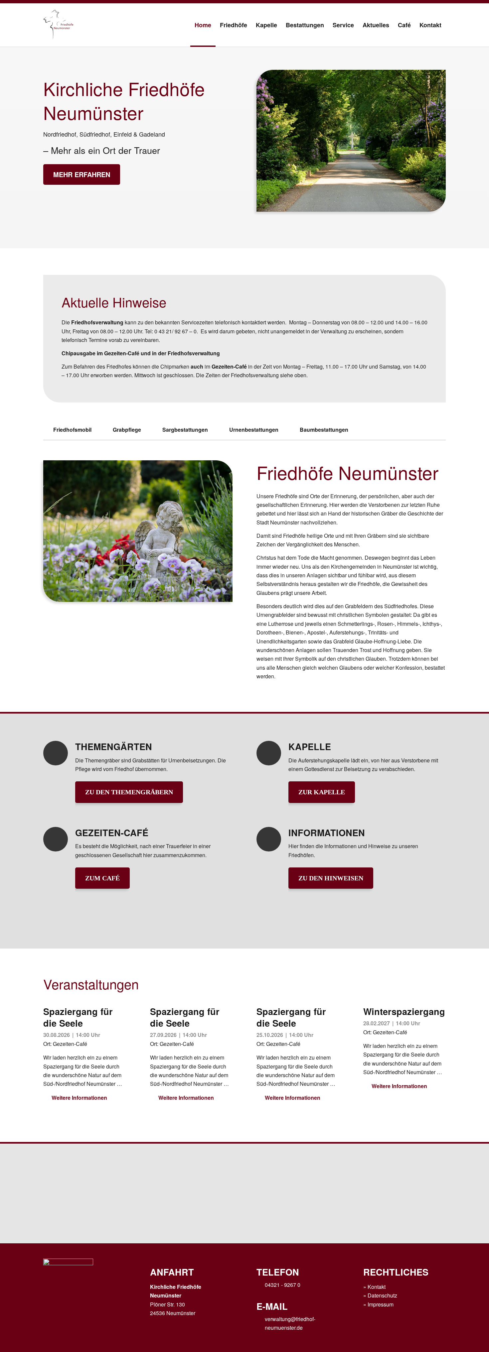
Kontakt (377, 1287)
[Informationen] (268, 839)
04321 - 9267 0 (282, 1285)
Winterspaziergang (404, 1011)
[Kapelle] (268, 753)
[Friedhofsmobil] (48, 429)
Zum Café (102, 878)
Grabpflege (127, 429)
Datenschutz (382, 1295)
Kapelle (309, 746)
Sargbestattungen (185, 429)
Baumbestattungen (324, 429)
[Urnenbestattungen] (224, 429)
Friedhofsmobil (72, 429)
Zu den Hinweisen (330, 878)
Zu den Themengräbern (129, 792)
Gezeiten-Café (111, 832)
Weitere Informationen (79, 1097)
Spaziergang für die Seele (78, 1017)
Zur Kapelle (321, 792)
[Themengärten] (55, 753)
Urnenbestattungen (253, 429)
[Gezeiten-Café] (55, 839)
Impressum (381, 1304)
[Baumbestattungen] (294, 429)
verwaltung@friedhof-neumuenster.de (290, 1323)
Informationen (326, 832)
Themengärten (113, 746)
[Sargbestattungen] (157, 429)
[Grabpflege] (107, 429)
